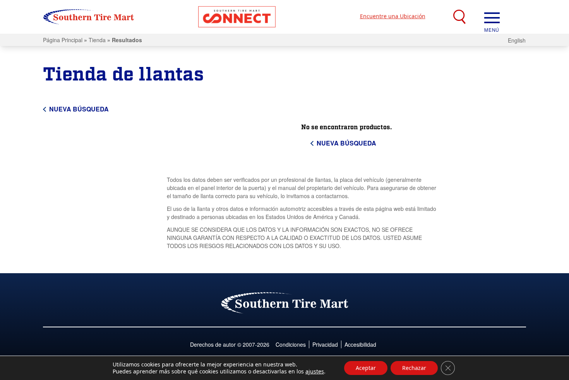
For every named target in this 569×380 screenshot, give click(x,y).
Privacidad (325, 344)
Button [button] (237, 16)
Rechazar (414, 367)
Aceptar (366, 367)
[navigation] (492, 17)
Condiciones (291, 344)
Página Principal (62, 40)
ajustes (314, 371)
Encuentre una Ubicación (392, 16)
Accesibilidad (360, 344)
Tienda (97, 40)
